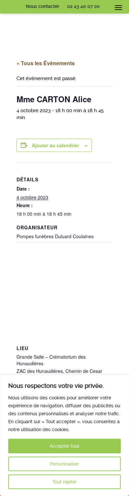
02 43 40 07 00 (83, 6)
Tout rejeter (64, 481)
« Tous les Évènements (46, 63)
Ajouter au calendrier (55, 145)
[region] (64, 435)
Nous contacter (42, 6)
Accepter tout (64, 446)
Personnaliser (64, 464)
